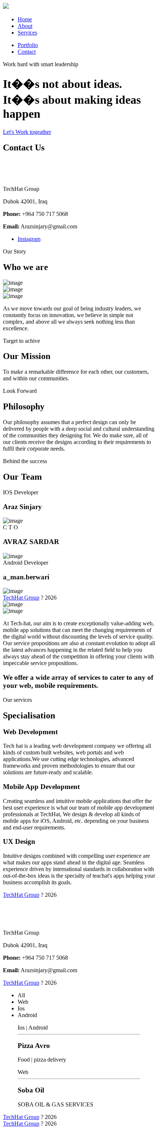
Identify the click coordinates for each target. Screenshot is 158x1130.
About (25, 26)
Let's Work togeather (27, 132)
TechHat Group (21, 597)
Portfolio (28, 45)
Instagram (29, 239)
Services (27, 32)
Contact (27, 52)
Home (25, 19)
